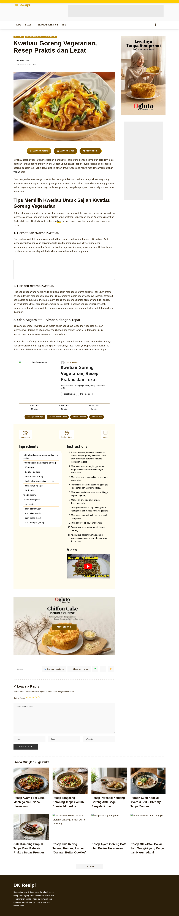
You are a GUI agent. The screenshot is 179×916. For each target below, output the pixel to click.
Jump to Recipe (40, 151)
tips (59, 221)
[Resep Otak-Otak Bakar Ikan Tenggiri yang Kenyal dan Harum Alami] (148, 827)
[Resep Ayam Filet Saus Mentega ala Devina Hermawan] (31, 781)
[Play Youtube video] (88, 566)
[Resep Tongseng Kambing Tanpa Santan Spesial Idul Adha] (70, 781)
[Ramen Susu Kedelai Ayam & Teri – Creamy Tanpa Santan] (148, 781)
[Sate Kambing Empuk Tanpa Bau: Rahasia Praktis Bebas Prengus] (31, 827)
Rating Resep (19, 698)
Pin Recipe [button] (85, 394)
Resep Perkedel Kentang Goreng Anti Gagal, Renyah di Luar (108, 802)
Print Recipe (92, 151)
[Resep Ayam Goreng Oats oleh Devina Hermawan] (109, 827)
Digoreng (18, 37)
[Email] (111, 669)
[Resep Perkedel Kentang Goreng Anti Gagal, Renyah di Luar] (109, 781)
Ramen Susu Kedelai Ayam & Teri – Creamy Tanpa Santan (146, 802)
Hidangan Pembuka (33, 37)
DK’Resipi (21, 5)
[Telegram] (103, 669)
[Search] (164, 25)
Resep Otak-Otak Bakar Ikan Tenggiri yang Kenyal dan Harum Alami (148, 848)
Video (105, 437)
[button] (57, 455)
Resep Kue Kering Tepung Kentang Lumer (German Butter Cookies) (69, 848)
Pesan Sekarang (64, 627)
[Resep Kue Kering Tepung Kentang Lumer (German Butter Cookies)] (70, 827)
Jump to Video (67, 151)
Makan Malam (50, 37)
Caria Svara (24, 61)
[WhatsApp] (95, 669)
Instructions (66, 437)
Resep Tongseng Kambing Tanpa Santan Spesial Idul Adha (68, 802)
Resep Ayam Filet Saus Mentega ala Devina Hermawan (29, 802)
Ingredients (25, 437)
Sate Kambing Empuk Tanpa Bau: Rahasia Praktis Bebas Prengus (29, 848)
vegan (16, 172)
